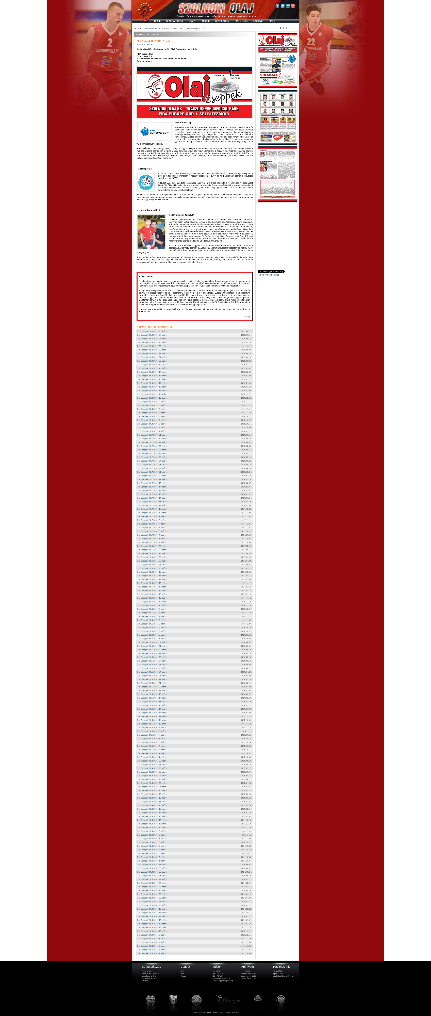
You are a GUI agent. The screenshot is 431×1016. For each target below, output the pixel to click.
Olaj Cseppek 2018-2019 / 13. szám (152, 387)
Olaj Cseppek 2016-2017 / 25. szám (152, 550)
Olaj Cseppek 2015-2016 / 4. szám (151, 746)
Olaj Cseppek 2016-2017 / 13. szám (152, 594)
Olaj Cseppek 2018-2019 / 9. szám (151, 402)
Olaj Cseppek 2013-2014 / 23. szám (152, 894)
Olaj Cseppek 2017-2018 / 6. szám (151, 528)
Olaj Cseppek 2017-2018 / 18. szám (152, 483)
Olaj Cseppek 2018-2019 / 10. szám (152, 398)
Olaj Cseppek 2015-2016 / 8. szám (151, 731)
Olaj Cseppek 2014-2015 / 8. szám (151, 835)
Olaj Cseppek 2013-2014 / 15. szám (152, 913)
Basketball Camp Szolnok (283, 976)
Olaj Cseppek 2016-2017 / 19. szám (152, 572)
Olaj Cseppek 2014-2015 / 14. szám (152, 813)
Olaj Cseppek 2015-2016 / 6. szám (151, 739)
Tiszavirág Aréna (149, 978)
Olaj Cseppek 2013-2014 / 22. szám (152, 898)
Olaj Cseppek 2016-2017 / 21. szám (152, 565)
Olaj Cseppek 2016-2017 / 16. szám (152, 583)
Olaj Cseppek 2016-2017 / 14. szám (152, 590)
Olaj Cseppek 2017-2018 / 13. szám (152, 502)
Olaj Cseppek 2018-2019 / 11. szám (151, 394)
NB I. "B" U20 (217, 976)
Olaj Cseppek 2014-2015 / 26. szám (152, 768)
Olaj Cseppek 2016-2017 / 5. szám (151, 624)
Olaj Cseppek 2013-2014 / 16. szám (152, 909)
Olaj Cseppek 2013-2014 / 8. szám (151, 939)
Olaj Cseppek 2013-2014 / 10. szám (152, 931)
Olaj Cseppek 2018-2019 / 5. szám (151, 416)
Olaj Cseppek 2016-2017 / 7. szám (151, 616)
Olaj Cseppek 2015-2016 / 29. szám (152, 653)
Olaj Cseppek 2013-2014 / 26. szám (152, 883)
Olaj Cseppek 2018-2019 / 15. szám (152, 379)
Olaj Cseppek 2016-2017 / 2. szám (151, 635)
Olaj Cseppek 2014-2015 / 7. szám (151, 839)
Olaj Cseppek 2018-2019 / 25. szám (152, 342)
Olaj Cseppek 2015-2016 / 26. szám (152, 665)
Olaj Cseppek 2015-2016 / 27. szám (152, 661)
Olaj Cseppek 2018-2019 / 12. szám (152, 391)
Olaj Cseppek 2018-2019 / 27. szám (152, 335)
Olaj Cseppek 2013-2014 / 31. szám (152, 864)
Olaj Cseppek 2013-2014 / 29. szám (152, 872)
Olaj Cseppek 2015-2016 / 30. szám (152, 650)
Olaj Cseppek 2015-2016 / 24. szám (152, 672)
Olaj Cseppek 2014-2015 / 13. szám (152, 816)
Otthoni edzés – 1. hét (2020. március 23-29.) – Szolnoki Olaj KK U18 (174, 28)
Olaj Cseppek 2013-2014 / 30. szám (152, 868)
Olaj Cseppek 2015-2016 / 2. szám (151, 753)
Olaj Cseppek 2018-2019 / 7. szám (151, 409)
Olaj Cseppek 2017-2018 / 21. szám (152, 472)
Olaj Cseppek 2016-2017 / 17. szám (152, 579)
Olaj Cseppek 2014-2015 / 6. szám (151, 842)
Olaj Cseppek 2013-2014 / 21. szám (152, 902)
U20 (182, 971)
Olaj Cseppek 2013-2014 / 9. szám (151, 935)
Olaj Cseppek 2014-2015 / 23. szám (152, 779)
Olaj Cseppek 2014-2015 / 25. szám (152, 772)
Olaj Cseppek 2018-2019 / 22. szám (152, 353)
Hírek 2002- (246, 971)
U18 (182, 974)
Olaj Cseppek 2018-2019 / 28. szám (152, 331)
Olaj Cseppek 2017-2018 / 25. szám (152, 457)
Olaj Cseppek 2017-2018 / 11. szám (151, 509)
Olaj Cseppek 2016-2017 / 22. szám (152, 561)
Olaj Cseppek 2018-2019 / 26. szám (152, 339)
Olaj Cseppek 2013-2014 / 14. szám (152, 916)
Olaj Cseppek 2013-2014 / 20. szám (152, 905)
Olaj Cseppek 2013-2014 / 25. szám (152, 887)
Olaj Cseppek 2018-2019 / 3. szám (151, 424)
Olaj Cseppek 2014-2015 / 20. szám (152, 790)
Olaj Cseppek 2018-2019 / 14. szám (152, 383)
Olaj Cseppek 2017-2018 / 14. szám (152, 498)
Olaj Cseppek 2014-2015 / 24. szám (152, 776)
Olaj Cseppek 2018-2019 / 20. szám (152, 361)
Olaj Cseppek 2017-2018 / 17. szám (152, 487)
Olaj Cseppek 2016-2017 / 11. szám (151, 602)
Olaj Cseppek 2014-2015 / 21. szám (152, 787)
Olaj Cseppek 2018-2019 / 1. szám (151, 431)
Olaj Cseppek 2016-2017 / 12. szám (152, 598)
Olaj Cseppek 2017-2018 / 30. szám (152, 439)
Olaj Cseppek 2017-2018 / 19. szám (152, 479)
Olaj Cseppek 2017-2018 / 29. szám (152, 442)
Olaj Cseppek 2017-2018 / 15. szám (152, 494)
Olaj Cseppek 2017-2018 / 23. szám (152, 465)
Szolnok (145, 981)
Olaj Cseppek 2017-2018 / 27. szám (152, 450)
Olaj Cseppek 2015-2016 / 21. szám (152, 683)
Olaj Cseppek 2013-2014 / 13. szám (152, 920)
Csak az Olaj (147, 971)
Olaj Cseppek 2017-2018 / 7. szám (151, 524)
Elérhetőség (278, 971)
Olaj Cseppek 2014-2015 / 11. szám (151, 824)
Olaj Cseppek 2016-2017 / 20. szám (152, 568)
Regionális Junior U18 (221, 978)
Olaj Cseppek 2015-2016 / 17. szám (152, 698)
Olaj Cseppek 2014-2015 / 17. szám (152, 802)
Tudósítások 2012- (249, 974)
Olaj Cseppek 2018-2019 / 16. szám (152, 376)
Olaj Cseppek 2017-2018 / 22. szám (152, 468)
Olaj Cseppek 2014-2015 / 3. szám (151, 853)
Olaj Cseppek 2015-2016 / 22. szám (152, 679)
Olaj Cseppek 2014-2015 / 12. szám (152, 820)
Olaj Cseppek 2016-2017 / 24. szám (152, 553)
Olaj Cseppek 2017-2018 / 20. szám (152, 476)
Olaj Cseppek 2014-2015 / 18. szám (152, 798)
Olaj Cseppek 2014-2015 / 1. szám (151, 861)
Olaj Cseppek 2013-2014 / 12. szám (152, 924)
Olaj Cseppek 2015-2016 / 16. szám (152, 702)
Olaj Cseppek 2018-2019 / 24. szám (152, 346)
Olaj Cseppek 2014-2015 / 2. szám (151, 857)
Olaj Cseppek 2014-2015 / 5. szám (151, 846)
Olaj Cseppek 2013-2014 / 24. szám (152, 890)
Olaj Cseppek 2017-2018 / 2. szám (151, 542)
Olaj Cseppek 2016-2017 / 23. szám (152, 557)
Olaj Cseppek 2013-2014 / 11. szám (151, 927)
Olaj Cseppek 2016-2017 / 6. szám (151, 620)
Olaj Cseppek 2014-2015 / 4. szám (151, 850)
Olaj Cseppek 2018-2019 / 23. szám (152, 350)
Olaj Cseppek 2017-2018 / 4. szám (151, 535)
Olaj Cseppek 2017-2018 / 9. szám (151, 516)
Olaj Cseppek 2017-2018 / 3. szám (151, 539)
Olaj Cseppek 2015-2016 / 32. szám (152, 642)
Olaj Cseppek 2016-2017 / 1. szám (151, 639)
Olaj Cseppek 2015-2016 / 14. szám (152, 709)
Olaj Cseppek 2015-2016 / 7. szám (151, 735)
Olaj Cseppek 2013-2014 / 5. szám (151, 946)
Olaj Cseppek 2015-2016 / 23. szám (152, 676)
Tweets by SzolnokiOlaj (268, 275)
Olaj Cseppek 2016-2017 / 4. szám (151, 627)
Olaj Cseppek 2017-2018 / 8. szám (151, 520)
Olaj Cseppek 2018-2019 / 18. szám (152, 368)
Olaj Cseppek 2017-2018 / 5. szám (151, 531)
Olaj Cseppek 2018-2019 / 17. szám (152, 372)
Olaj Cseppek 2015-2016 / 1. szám (151, 757)
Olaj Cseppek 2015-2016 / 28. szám (152, 657)
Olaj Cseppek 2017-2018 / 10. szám (152, 513)
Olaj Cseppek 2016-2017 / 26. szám (152, 546)
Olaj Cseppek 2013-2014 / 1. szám (151, 953)
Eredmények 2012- (249, 976)
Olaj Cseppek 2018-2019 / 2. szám (151, 428)
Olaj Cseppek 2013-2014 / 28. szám (152, 876)
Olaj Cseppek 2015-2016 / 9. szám (151, 727)
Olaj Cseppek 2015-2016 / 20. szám (152, 687)
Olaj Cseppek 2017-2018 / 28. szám (152, 446)
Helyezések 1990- (248, 978)
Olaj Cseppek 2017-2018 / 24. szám (152, 461)
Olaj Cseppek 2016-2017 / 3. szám (151, 631)
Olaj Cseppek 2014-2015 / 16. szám (152, 805)
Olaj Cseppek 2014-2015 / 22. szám (152, 783)
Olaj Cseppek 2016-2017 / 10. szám (152, 605)
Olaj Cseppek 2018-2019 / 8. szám (151, 405)
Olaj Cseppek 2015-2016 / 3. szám (151, 750)
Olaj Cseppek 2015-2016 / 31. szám (152, 646)
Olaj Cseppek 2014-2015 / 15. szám (152, 809)
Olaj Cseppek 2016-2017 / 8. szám (151, 613)
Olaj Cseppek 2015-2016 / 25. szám (152, 668)
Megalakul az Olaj (149, 976)
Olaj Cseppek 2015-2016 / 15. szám (152, 705)
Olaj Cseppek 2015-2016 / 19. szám (152, 690)
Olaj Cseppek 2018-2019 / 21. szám (152, 357)
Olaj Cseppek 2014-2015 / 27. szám (152, 765)
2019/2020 (216, 971)
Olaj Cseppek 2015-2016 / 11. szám (151, 720)
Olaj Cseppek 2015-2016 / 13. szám (152, 713)
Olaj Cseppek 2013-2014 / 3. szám (151, 950)
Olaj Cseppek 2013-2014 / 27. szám (152, 879)
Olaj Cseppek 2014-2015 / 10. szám (152, 827)
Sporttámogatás (279, 974)
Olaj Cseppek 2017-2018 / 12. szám (152, 505)
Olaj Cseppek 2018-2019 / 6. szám (151, 413)
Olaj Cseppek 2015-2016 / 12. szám (152, 716)
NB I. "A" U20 (217, 974)
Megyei (183, 976)
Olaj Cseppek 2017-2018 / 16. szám (152, 490)
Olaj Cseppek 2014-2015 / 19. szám (152, 794)
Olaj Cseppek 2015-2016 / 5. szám (151, 742)
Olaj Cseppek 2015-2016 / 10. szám (152, 724)
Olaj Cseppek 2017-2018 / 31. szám (152, 435)
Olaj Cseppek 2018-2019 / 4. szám (151, 420)
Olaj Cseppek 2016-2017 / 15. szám (152, 587)
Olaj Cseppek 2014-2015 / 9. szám (151, 831)
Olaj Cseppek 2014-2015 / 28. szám (152, 761)
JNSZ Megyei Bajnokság (222, 981)
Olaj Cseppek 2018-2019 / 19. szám (152, 365)
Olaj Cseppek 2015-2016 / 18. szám (152, 694)
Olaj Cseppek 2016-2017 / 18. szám (152, 576)
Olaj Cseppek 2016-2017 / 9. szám (151, 609)
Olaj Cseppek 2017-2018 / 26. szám (152, 453)
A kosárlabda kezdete (150, 974)
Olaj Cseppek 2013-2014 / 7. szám (151, 942)
